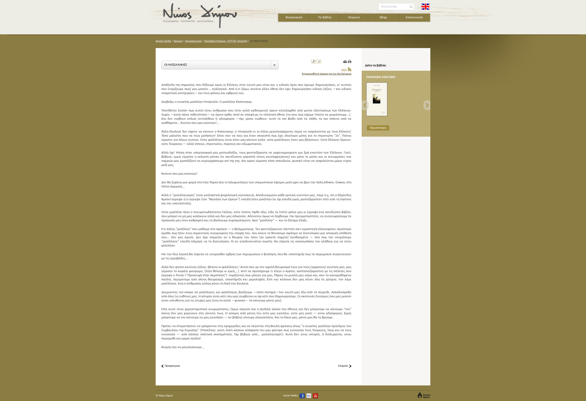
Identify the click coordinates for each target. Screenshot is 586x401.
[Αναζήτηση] (411, 6)
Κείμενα (354, 17)
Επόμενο (343, 366)
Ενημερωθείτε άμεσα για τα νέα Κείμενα (326, 73)
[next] (426, 105)
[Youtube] (315, 395)
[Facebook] (302, 395)
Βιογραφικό (294, 17)
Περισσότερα (378, 127)
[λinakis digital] (424, 395)
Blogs (383, 17)
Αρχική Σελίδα (163, 41)
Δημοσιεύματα (193, 41)
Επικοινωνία (414, 17)
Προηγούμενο (172, 366)
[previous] (365, 105)
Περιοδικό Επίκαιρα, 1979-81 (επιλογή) (225, 41)
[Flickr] (309, 395)
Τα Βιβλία (325, 17)
